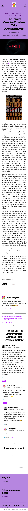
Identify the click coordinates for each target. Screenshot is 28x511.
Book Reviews (9, 13)
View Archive (6, 309)
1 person (11, 437)
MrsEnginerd (15, 32)
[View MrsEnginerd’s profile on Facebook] (2, 496)
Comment (21, 467)
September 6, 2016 (9, 35)
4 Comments (22, 35)
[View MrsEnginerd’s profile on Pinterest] (8, 496)
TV (9, 64)
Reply (3, 380)
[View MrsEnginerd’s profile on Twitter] (4, 496)
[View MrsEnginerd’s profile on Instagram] (6, 496)
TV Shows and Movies (14, 15)
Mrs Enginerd (18, 13)
